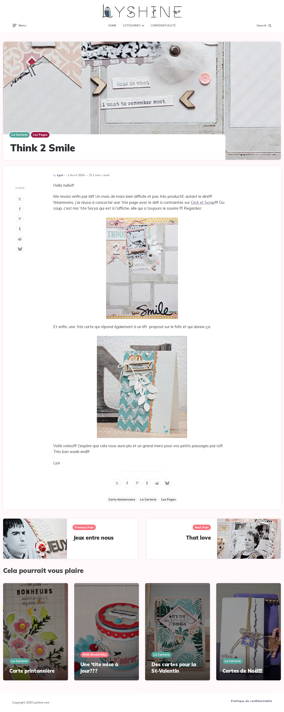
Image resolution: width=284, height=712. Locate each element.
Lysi (60, 175)
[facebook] (20, 209)
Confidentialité (163, 25)
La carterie (19, 134)
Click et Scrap (203, 202)
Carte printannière (31, 671)
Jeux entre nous (93, 537)
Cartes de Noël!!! (242, 671)
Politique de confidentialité (251, 701)
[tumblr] (20, 229)
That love (198, 537)
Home (112, 25)
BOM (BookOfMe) (95, 654)
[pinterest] (20, 219)
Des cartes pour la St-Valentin (173, 667)
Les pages (40, 134)
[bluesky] (20, 249)
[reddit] (20, 239)
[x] (20, 199)
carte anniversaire (122, 499)
